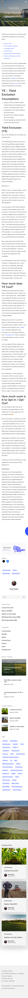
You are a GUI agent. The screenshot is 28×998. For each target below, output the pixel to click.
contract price (6, 747)
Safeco (17, 776)
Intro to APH (7, 43)
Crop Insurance (14, 8)
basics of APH (16, 83)
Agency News (13, 741)
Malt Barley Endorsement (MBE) (11, 617)
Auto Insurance (6, 744)
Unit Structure (8, 51)
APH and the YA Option (11, 46)
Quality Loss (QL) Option (9, 614)
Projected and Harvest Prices (12, 53)
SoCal (3, 646)
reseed (20, 773)
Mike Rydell (6, 21)
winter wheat (5, 786)
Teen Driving (5, 783)
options (15, 570)
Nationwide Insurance (8, 763)
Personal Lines (6, 640)
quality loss (5, 773)
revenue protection (7, 776)
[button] (26, 2)
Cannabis (15, 744)
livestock (5, 760)
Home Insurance (20, 754)
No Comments (22, 21)
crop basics (5, 750)
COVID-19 (15, 747)
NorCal (4, 637)
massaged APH (9, 335)
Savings (14, 780)
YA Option (13, 78)
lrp (11, 760)
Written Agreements (17, 786)
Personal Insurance (7, 767)
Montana (4, 634)
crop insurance (6, 570)
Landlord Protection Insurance (10, 757)
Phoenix (4, 643)
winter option (15, 783)
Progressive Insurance (16, 770)
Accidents (5, 741)
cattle (21, 744)
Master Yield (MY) (7, 611)
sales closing (6, 573)
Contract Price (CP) (7, 607)
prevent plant (18, 767)
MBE (16, 760)
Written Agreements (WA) (9, 620)
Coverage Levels (9, 48)
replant (13, 773)
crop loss (5, 754)
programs (5, 770)
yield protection (17, 790)
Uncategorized (6, 649)
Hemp (12, 754)
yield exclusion (16, 573)
